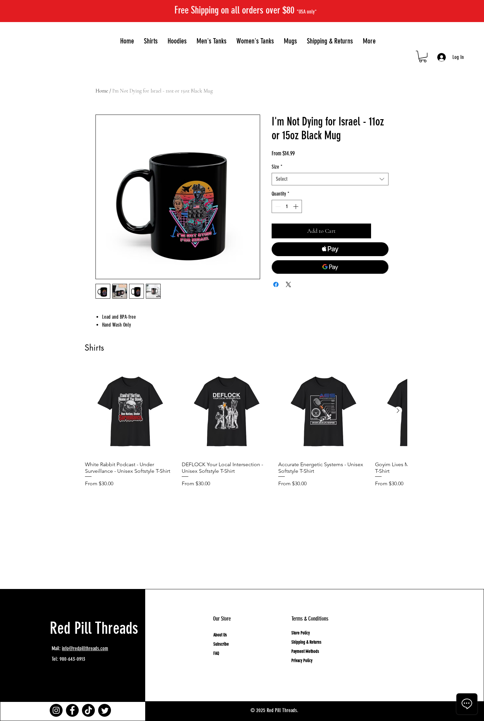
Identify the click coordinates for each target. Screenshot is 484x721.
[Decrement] (277, 206)
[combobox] (330, 179)
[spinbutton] (287, 206)
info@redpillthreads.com (85, 648)
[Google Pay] (330, 267)
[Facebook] (72, 710)
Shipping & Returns (306, 642)
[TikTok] (88, 710)
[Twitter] (104, 710)
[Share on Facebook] (276, 284)
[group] (246, 435)
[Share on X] (288, 284)
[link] (423, 56)
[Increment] (296, 206)
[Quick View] (130, 411)
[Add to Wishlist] (381, 231)
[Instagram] (56, 710)
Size (277, 167)
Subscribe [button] (221, 644)
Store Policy (300, 633)
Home (101, 91)
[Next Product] (398, 410)
